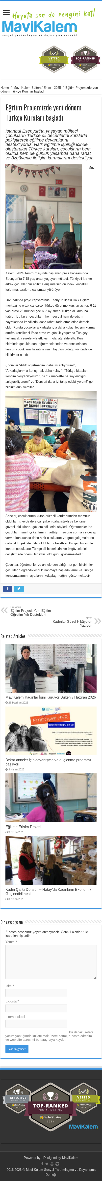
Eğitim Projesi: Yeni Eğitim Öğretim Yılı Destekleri (30, 611)
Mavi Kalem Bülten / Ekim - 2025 (37, 88)
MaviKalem (70, 1158)
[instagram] (57, 1164)
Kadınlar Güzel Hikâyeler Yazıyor (72, 621)
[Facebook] (42, 1164)
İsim (9, 986)
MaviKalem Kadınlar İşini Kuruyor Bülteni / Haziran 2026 (50, 697)
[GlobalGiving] (51, 59)
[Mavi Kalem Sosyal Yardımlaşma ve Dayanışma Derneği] (51, 21)
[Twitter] (47, 1164)
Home (4, 88)
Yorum (11, 942)
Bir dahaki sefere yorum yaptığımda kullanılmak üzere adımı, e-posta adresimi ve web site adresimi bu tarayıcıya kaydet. (49, 1035)
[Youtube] (52, 1164)
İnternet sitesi (15, 1017)
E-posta (12, 1001)
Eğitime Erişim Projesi (23, 827)
